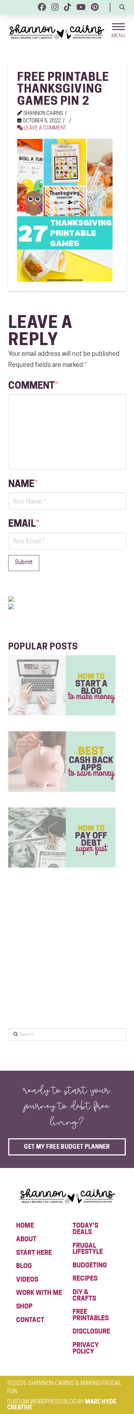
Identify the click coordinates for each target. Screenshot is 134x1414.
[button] (122, 7)
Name (23, 483)
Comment (33, 385)
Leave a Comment (44, 128)
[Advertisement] (61, 965)
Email (23, 523)
